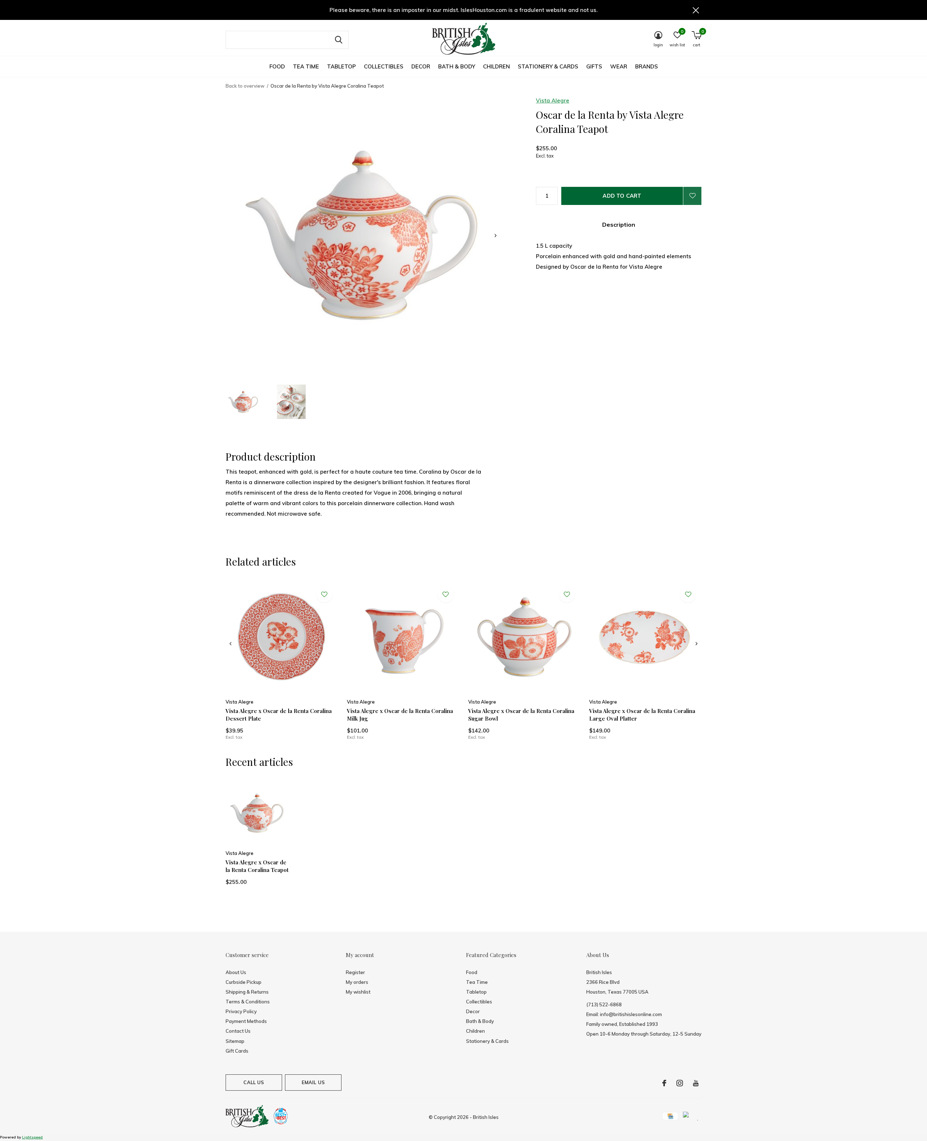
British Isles (486, 1117)
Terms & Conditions (248, 1001)
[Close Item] (696, 10)
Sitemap (235, 1041)
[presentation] (495, 235)
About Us (236, 972)
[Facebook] (664, 1083)
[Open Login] (692, 196)
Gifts (594, 66)
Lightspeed (32, 1137)
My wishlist (358, 992)
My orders (357, 982)
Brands (646, 66)
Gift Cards (237, 1051)
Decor (420, 66)
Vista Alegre (552, 100)
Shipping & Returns (247, 992)
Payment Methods (246, 1021)
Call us (253, 1082)
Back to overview (245, 86)
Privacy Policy (241, 1011)
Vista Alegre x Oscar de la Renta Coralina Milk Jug (400, 714)
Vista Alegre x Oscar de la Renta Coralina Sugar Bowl (521, 714)
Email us (313, 1082)
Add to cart (622, 195)
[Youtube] (696, 1083)
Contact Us (238, 1031)
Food (277, 66)
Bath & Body (456, 66)
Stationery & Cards (548, 66)
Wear (618, 66)
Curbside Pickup (243, 982)
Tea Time (306, 66)
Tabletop (341, 66)
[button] (243, 402)
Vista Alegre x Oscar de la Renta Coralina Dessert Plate (279, 714)
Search (338, 40)
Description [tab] (618, 224)
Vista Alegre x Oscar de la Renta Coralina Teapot (257, 866)
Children (496, 66)
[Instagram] (679, 1083)
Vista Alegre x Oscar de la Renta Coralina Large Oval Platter (642, 714)
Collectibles (383, 66)
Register (355, 972)
